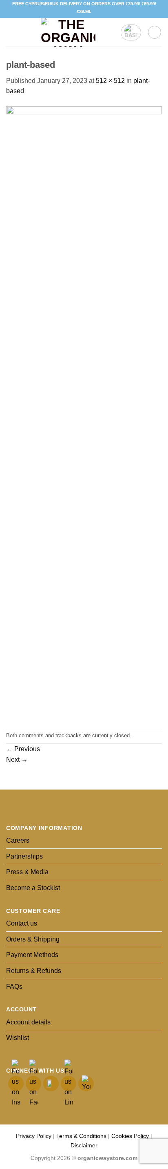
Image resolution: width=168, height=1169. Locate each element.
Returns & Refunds (33, 970)
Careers (17, 840)
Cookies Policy (130, 1136)
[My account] (154, 32)
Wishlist (17, 1037)
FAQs (14, 986)
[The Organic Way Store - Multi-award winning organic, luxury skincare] (68, 32)
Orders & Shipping (33, 939)
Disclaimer (84, 1145)
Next (17, 759)
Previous (23, 748)
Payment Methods (32, 954)
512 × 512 (110, 80)
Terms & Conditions (81, 1136)
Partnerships (24, 856)
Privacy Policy (33, 1136)
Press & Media (27, 871)
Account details (28, 1022)
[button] (11, 32)
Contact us (21, 923)
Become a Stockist (33, 887)
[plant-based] (84, 411)
